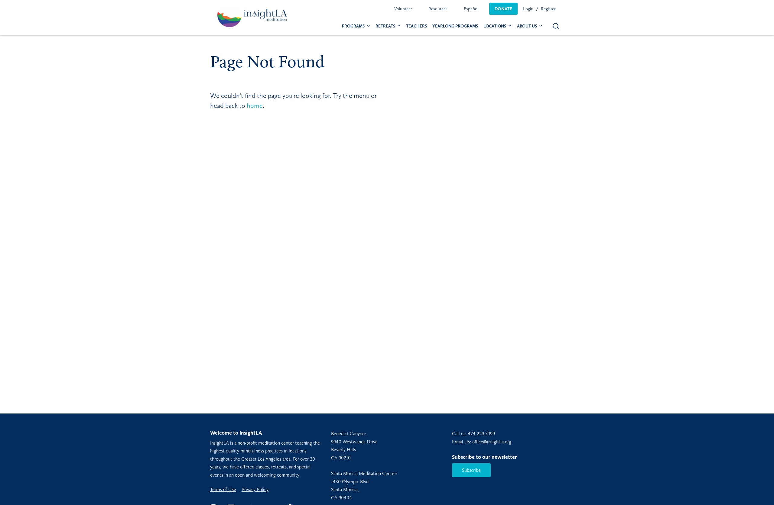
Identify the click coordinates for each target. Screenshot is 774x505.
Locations (494, 26)
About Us (527, 26)
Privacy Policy (255, 489)
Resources (437, 8)
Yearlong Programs (455, 26)
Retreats (385, 26)
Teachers (416, 26)
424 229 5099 (481, 433)
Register (548, 8)
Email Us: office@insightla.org (481, 442)
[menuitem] (403, 9)
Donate (503, 8)
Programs (353, 26)
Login (528, 8)
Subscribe (471, 470)
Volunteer (403, 8)
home (255, 105)
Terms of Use (223, 489)
